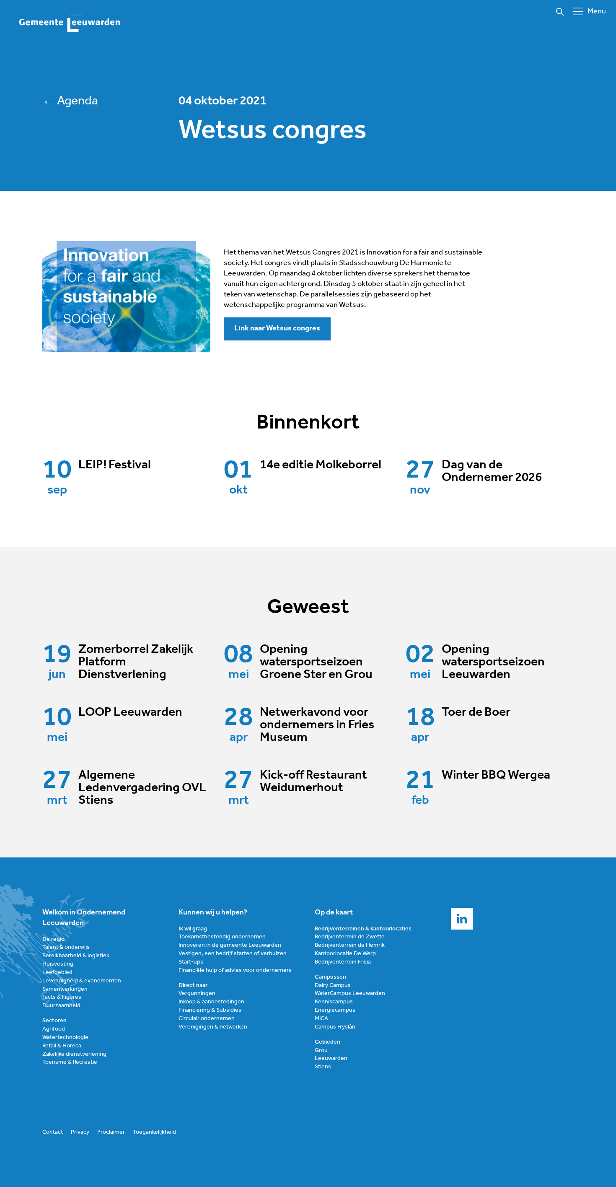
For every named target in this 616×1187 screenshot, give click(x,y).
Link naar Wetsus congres (277, 328)
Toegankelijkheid (154, 1132)
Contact (52, 1132)
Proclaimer (111, 1132)
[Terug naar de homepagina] (70, 23)
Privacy (80, 1132)
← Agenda (70, 101)
